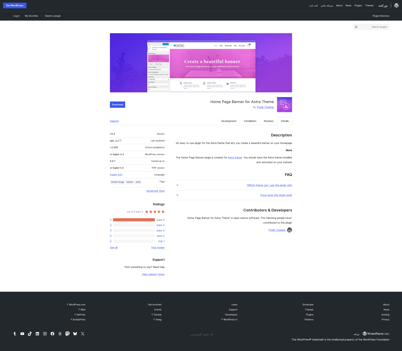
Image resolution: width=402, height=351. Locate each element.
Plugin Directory (381, 15)
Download (117, 104)
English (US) (116, 174)
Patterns (309, 319)
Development (228, 121)
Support (114, 121)
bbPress (79, 314)
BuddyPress (77, 319)
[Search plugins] (356, 27)
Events (157, 309)
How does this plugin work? (276, 195)
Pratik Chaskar (265, 107)
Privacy (385, 319)
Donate (156, 314)
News (386, 309)
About (386, 304)
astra (138, 182)
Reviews (269, 121)
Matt (81, 309)
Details (285, 121)
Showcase (308, 304)
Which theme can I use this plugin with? (269, 185)
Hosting (385, 314)
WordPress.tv (229, 319)
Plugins (309, 314)
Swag (157, 319)
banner (130, 182)
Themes (309, 309)
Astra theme (235, 157)
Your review (158, 247)
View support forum (153, 274)
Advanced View (155, 190)
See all (113, 247)
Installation (250, 121)
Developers (231, 314)
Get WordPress (14, 5)
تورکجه (356, 334)
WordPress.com (75, 304)
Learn (234, 304)
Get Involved (154, 304)
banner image (117, 182)
